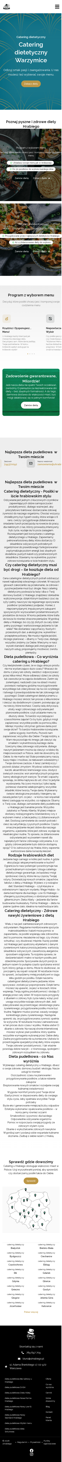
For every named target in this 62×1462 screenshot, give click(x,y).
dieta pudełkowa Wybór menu (18, 1423)
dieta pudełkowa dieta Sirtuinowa (14, 1430)
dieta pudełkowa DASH (15, 1387)
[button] (27, 353)
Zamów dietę (22, 178)
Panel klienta (49, 1418)
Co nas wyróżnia (50, 1385)
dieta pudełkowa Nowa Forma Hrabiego (18, 1399)
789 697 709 (33, 1352)
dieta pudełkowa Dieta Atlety (17, 1393)
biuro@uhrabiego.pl (33, 1358)
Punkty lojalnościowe (50, 1442)
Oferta (48, 1379)
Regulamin (22, 1442)
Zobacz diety (31, 83)
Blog (48, 1406)
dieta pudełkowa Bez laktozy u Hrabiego (18, 1380)
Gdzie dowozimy (50, 1399)
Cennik (49, 1393)
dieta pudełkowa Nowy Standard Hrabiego (15, 1416)
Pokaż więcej (31, 1312)
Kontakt (49, 1412)
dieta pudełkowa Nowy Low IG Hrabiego (18, 1408)
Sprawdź (31, 1181)
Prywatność (35, 1442)
